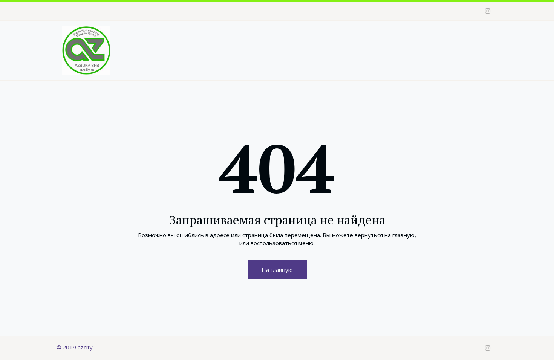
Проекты (338, 36)
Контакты (445, 36)
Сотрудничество (393, 36)
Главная (254, 36)
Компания (293, 36)
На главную (277, 269)
